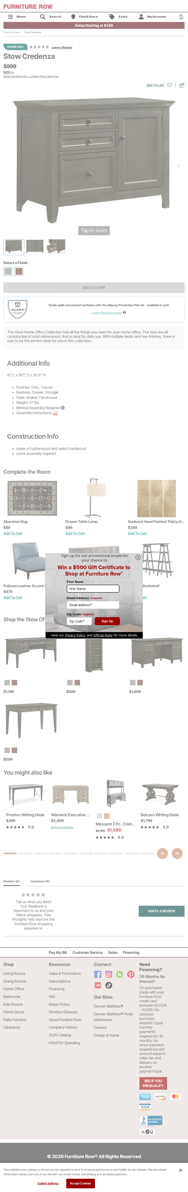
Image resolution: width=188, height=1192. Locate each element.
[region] (94, 1177)
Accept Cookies (80, 1183)
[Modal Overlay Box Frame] (94, 596)
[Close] (181, 1170)
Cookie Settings (48, 1183)
